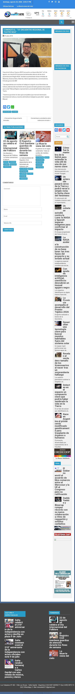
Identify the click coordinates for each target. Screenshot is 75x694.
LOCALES (14, 111)
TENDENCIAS (7, 167)
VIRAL (57, 463)
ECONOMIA (12, 162)
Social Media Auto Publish (30, 693)
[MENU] (73, 21)
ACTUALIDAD (23, 168)
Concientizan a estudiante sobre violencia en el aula (41, 119)
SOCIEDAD (13, 164)
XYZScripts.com (48, 693)
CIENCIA (58, 143)
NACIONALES (39, 162)
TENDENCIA (54, 613)
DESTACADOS (7, 111)
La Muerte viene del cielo (25, 6)
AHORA (6, 162)
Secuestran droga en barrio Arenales (12, 119)
